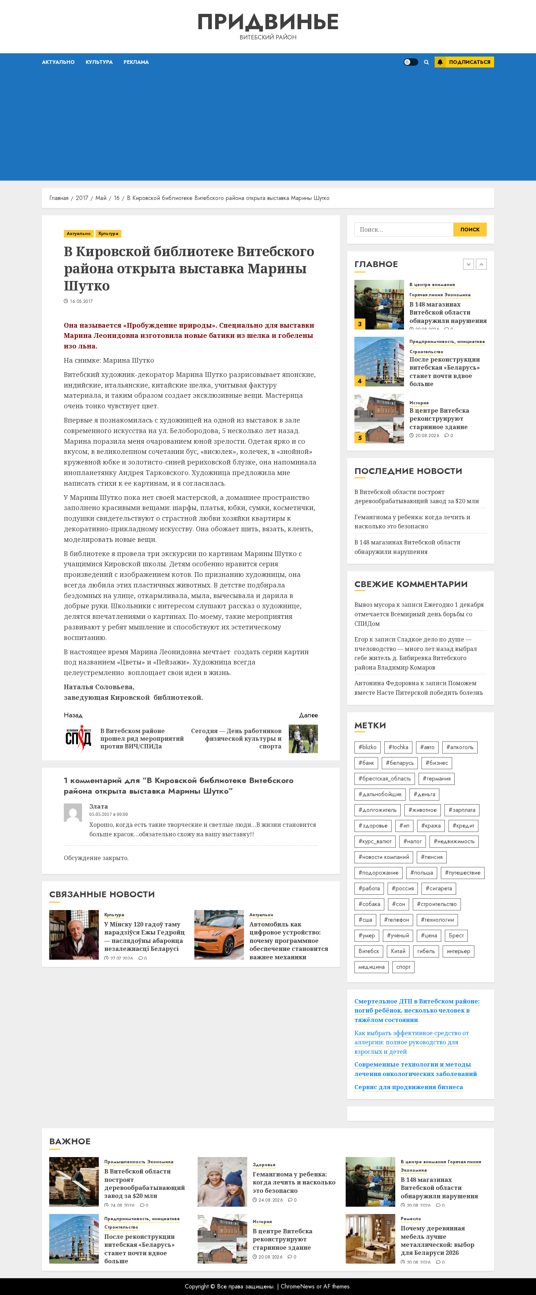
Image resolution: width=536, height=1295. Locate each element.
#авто (427, 747)
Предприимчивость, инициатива (447, 342)
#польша (421, 872)
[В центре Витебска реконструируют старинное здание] (379, 418)
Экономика (457, 295)
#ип (404, 825)
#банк (366, 763)
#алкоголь (460, 747)
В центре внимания (432, 285)
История (418, 403)
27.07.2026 (121, 959)
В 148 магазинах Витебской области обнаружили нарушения (448, 312)
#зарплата (461, 810)
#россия (403, 888)
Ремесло (411, 1219)
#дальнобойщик (380, 794)
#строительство (437, 904)
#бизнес (437, 763)
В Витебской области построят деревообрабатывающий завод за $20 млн (144, 1183)
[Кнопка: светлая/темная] (411, 62)
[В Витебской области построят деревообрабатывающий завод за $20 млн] (74, 1182)
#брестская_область (384, 778)
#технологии (437, 920)
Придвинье (268, 22)
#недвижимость (454, 841)
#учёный (398, 935)
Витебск (368, 951)
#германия (437, 778)
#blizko (367, 747)
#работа (369, 888)
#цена (429, 935)
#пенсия (432, 857)
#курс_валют (375, 841)
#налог (412, 841)
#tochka (398, 747)
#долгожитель (377, 810)
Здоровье (264, 1165)
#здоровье (373, 825)
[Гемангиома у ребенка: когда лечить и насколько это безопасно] (222, 1182)
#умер (366, 935)
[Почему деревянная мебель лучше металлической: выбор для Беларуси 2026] (370, 1239)
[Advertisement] (268, 126)
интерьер (458, 951)
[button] (426, 62)
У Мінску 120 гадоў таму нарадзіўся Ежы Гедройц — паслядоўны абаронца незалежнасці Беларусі (144, 936)
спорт (403, 967)
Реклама (136, 62)
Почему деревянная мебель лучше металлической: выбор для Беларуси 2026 (437, 1240)
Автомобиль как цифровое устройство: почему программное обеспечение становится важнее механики (288, 940)
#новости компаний (383, 857)
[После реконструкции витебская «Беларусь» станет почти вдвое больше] (379, 361)
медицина (371, 967)
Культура (99, 62)
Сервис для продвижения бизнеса (408, 1087)
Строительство (426, 352)
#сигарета (439, 888)
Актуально (58, 62)
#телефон (396, 920)
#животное (422, 810)
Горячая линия (426, 295)
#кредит (463, 825)
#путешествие (463, 872)
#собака (369, 904)
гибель (426, 951)
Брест (456, 935)
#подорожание (378, 872)
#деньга (424, 794)
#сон (398, 904)
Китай (398, 951)
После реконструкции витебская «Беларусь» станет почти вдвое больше (444, 371)
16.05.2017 (81, 302)
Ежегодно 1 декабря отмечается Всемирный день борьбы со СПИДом (419, 614)
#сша (365, 920)
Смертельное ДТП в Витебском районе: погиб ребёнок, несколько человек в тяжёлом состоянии (417, 1010)
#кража (431, 825)
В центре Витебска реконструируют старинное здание (439, 418)
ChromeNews (298, 1286)
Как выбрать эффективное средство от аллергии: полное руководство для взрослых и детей (411, 1042)
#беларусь (400, 763)
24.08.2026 (122, 1206)
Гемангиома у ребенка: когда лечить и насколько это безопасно (412, 522)
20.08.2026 (427, 436)
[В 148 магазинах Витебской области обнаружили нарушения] (379, 304)
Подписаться (469, 62)
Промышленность (124, 1162)
